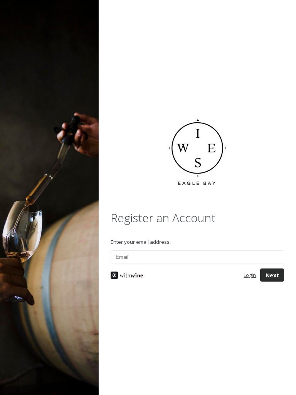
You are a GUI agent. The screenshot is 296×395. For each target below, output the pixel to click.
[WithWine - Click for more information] (171, 275)
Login (250, 275)
